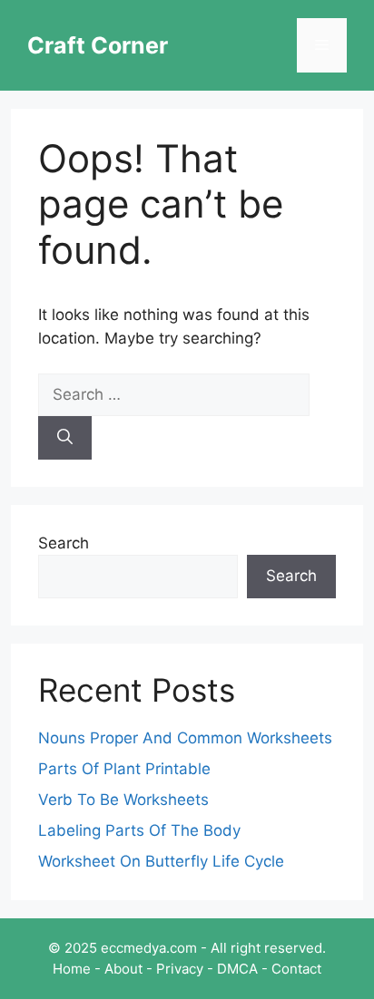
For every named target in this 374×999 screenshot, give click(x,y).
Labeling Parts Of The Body (139, 830)
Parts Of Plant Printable (124, 769)
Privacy (179, 968)
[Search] (65, 438)
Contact (296, 968)
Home (72, 968)
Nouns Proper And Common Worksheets (185, 738)
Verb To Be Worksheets (123, 799)
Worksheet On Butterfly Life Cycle (161, 861)
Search (63, 543)
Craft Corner (97, 45)
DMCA (237, 968)
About (123, 968)
